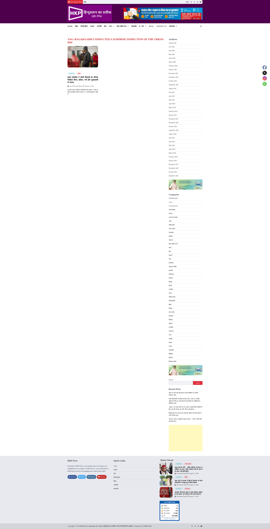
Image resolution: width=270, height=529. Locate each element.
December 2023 (173, 164)
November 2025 (173, 77)
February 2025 (173, 111)
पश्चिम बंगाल (172, 297)
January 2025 (173, 115)
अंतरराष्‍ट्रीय (172, 210)
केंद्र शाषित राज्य (121, 26)
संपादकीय (134, 26)
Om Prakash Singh (181, 473)
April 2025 (172, 104)
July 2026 (172, 47)
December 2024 (173, 119)
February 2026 (173, 66)
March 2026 (172, 62)
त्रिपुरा (170, 282)
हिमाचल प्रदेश (172, 361)
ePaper (135, 32)
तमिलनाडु (171, 274)
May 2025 (172, 100)
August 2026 (172, 43)
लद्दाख (170, 342)
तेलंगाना (171, 278)
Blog (151, 26)
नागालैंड (171, 289)
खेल (85, 2)
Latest (71, 73)
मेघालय (170, 323)
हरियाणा (171, 357)
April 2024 (172, 149)
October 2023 (173, 172)
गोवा (170, 259)
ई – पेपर (141, 26)
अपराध (92, 26)
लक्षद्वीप (170, 338)
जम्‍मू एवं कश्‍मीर (173, 266)
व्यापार (170, 346)
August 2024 (172, 134)
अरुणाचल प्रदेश (173, 217)
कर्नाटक (171, 240)
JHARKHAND (173, 198)
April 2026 (172, 58)
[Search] (200, 26)
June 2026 (172, 50)
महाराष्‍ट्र (171, 316)
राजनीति (99, 26)
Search (171, 380)
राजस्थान (171, 331)
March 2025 (172, 107)
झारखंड (171, 270)
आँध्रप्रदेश (172, 225)
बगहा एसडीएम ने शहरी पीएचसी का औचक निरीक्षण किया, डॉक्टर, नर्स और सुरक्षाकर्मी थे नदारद (83, 80)
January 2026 (173, 69)
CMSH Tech (147, 526)
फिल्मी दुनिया (84, 26)
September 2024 (173, 130)
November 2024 (173, 122)
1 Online (166, 518)
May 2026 (172, 54)
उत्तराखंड (171, 232)
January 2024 (173, 160)
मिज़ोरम (171, 319)
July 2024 (172, 138)
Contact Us (161, 26)
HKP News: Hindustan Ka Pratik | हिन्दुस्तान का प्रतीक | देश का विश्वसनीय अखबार (106, 526)
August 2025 (172, 88)
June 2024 (172, 141)
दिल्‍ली (170, 285)
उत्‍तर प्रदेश (172, 228)
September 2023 (173, 176)
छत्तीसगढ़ (171, 263)
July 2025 (172, 92)
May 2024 (172, 145)
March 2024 (172, 153)
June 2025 (172, 96)
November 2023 (173, 168)
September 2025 (173, 85)
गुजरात (170, 255)
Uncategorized (173, 206)
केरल (170, 247)
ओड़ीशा (171, 236)
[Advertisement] (185, 438)
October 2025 (173, 81)
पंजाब (170, 293)
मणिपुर (170, 308)
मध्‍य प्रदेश (171, 312)
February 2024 (173, 157)
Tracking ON (172, 518)
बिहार (76, 26)
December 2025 (173, 73)
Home (70, 26)
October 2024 (173, 126)
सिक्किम (171, 354)
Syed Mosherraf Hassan (75, 86)
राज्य (110, 26)
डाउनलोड (172, 26)
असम (170, 221)
